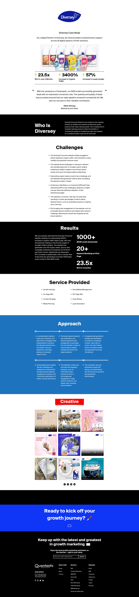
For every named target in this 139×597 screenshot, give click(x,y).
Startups (91, 586)
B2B (90, 571)
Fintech (91, 580)
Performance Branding (77, 591)
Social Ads (74, 577)
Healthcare (92, 577)
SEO (72, 568)
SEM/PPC (73, 574)
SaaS (90, 568)
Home (60, 568)
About (60, 571)
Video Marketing (75, 586)
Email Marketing (75, 583)
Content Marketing (76, 571)
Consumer (92, 574)
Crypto (90, 583)
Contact (61, 574)
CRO (72, 580)
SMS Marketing (75, 589)
